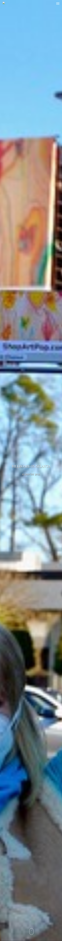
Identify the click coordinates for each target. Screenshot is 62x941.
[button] (57, 3)
